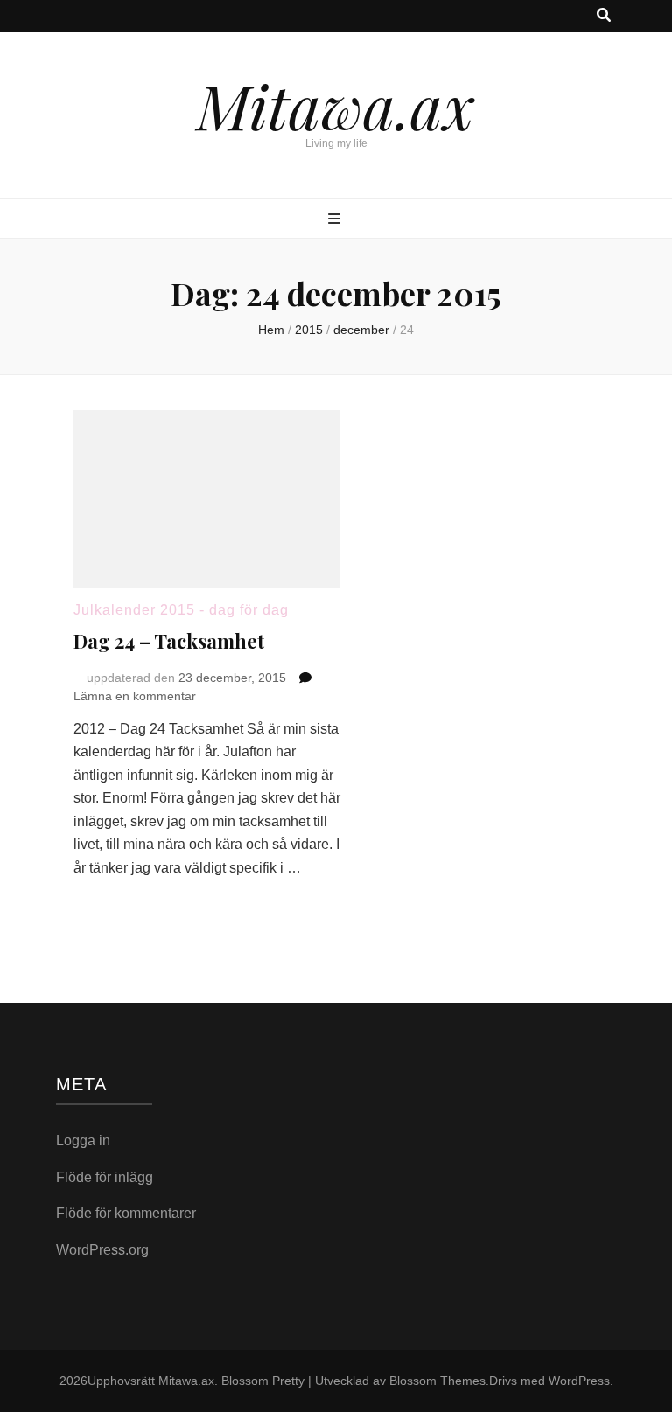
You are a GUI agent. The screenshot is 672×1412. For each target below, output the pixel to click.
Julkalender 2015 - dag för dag (181, 609)
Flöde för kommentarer (126, 1213)
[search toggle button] (604, 16)
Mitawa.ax (336, 105)
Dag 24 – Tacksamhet (169, 641)
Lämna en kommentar (135, 696)
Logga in (83, 1140)
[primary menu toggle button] (336, 220)
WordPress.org (102, 1249)
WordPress (579, 1381)
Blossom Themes (437, 1381)
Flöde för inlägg (104, 1177)
